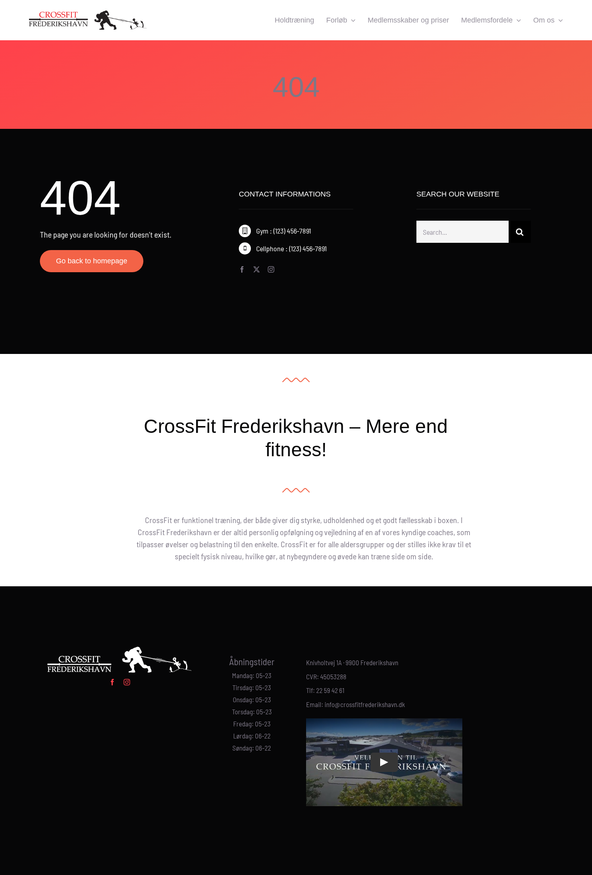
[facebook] (242, 269)
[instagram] (271, 269)
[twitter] (256, 269)
